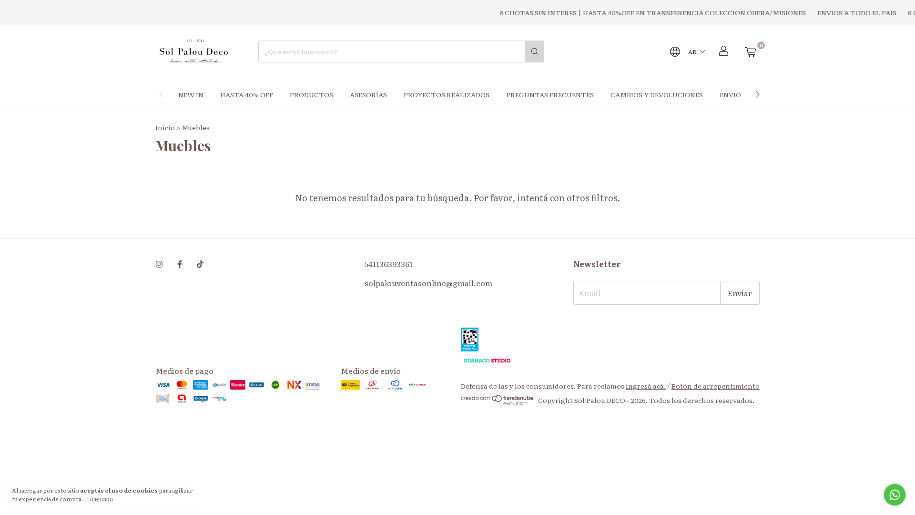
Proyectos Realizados (446, 94)
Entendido (99, 499)
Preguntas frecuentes (550, 94)
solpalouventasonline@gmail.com (428, 282)
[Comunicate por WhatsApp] (894, 494)
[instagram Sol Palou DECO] (159, 263)
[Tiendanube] (498, 403)
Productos (311, 94)
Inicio (165, 127)
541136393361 (389, 263)
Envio (730, 94)
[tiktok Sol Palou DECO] (200, 263)
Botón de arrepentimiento (715, 386)
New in (190, 94)
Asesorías (368, 94)
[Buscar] (534, 51)
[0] (750, 51)
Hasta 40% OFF (246, 94)
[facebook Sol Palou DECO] (179, 263)
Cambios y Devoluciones (656, 94)
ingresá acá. (646, 386)
